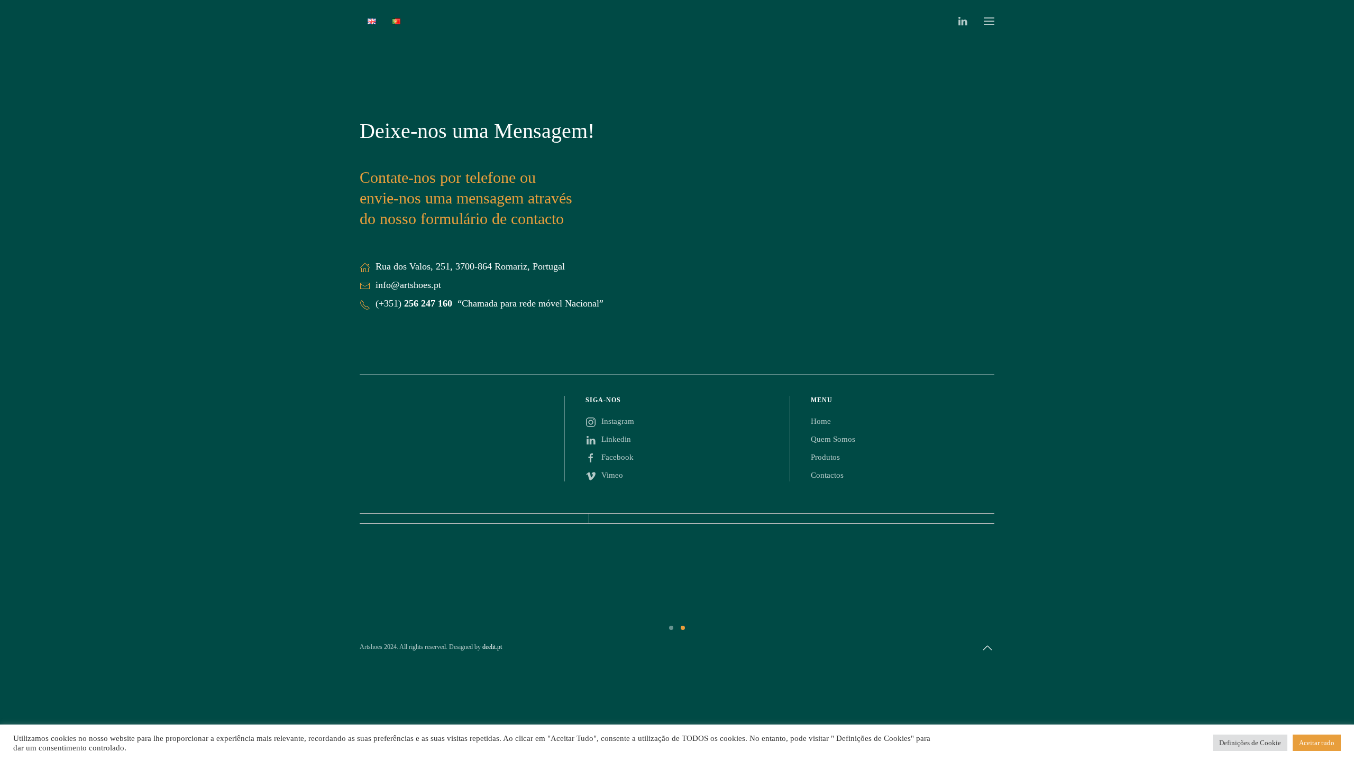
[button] (989, 21)
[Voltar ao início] (677, 21)
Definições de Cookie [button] (1250, 743)
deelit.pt (492, 647)
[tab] (671, 628)
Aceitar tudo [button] (1316, 743)
